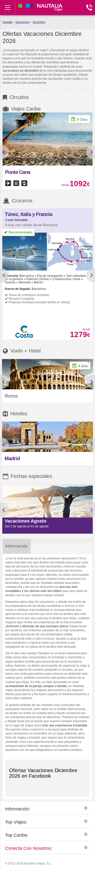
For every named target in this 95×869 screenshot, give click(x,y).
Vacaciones (22, 21)
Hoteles (18, 413)
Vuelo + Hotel (25, 350)
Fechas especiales (31, 476)
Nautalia (7, 21)
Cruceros (22, 200)
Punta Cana (17, 172)
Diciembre (39, 21)
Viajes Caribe (26, 108)
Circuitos (19, 97)
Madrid (12, 458)
